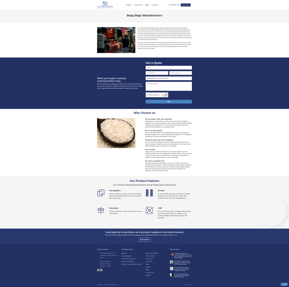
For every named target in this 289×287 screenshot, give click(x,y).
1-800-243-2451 (175, 5)
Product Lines (138, 5)
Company (128, 5)
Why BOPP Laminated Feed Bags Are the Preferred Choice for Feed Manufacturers (182, 263)
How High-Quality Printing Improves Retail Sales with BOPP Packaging (181, 275)
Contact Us (154, 5)
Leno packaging (126, 256)
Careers (148, 267)
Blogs (147, 264)
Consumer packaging (127, 261)
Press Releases (150, 256)
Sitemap (148, 275)
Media (147, 5)
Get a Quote (149, 258)
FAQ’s (147, 269)
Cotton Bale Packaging (128, 258)
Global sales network (152, 253)
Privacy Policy (150, 272)
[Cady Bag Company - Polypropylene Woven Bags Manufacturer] (105, 5)
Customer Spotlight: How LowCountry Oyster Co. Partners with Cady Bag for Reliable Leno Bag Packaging (183, 256)
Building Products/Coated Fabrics (131, 264)
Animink (190, 284)
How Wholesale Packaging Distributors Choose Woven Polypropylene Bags (181, 269)
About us (124, 253)
